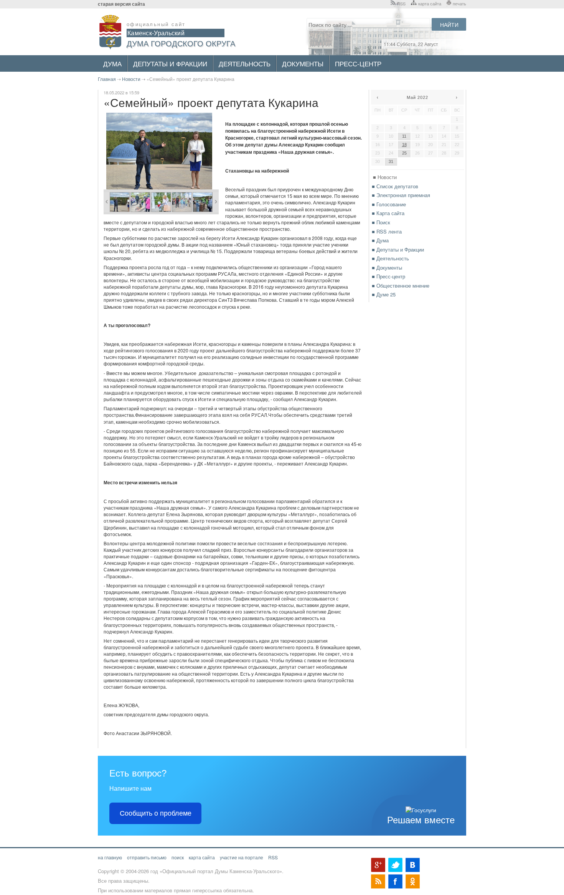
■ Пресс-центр (388, 276)
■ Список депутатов (395, 186)
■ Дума (380, 240)
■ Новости (385, 177)
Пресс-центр (358, 63)
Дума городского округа (181, 43)
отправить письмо (147, 857)
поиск (178, 857)
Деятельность (244, 63)
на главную (110, 857)
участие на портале (241, 857)
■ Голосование (389, 204)
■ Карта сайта (388, 213)
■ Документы (387, 267)
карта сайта (429, 3)
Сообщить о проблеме (155, 813)
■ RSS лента (387, 231)
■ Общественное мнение (400, 285)
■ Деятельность (390, 258)
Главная (107, 79)
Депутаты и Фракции (170, 63)
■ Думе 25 (384, 294)
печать (459, 3)
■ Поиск (381, 222)
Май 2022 (417, 97)
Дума (112, 63)
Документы (302, 63)
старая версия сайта (121, 4)
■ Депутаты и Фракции (398, 249)
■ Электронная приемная (401, 195)
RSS (401, 3)
